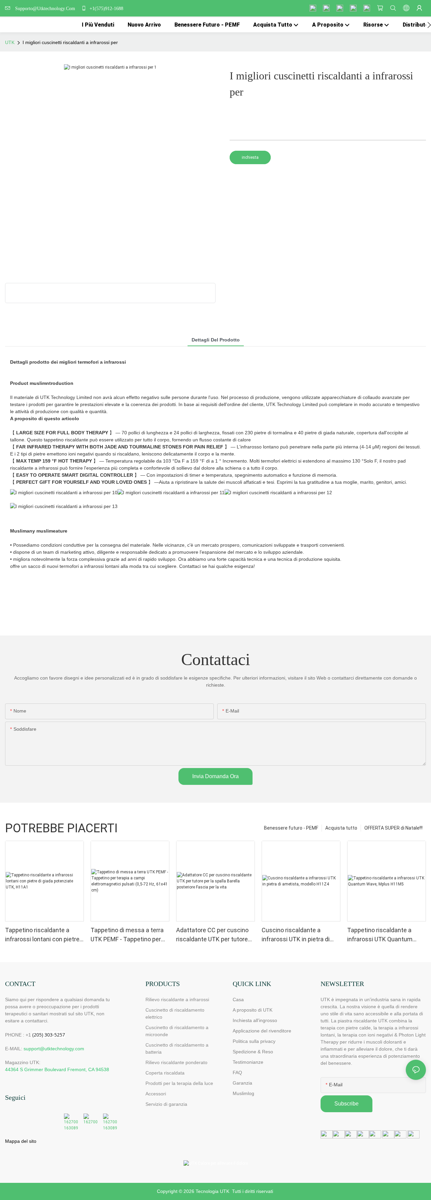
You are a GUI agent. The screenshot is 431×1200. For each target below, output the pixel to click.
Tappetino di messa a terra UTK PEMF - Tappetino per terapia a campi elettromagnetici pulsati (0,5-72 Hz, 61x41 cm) (130, 935)
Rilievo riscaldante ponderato (176, 1062)
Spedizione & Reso (253, 1051)
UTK (9, 42)
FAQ (237, 1072)
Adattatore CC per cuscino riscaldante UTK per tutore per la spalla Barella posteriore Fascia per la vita (213, 935)
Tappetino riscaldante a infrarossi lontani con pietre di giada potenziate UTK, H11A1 (42, 935)
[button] (429, 25)
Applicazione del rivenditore (262, 1030)
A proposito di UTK (252, 1010)
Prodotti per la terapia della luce (179, 1083)
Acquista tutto (341, 828)
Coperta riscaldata (165, 1073)
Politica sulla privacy (254, 1041)
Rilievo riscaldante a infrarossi (177, 999)
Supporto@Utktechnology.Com (46, 8)
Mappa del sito (20, 1141)
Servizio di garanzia (167, 1104)
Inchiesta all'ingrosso (255, 1020)
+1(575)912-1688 (105, 8)
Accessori (155, 1093)
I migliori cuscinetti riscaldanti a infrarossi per (70, 42)
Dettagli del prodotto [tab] (216, 339)
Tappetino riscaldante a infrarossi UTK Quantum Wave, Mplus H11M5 (379, 935)
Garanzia (242, 1083)
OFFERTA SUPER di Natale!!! (393, 828)
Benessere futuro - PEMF (291, 828)
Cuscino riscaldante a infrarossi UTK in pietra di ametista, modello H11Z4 (296, 935)
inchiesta (250, 157)
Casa (238, 999)
